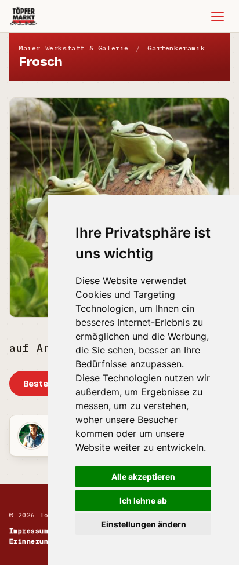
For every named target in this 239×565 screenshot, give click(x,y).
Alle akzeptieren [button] (143, 477)
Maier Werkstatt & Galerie (74, 47)
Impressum (28, 530)
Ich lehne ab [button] (143, 500)
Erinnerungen (35, 541)
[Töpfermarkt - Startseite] (23, 16)
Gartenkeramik (176, 47)
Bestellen (43, 383)
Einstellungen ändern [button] (143, 524)
